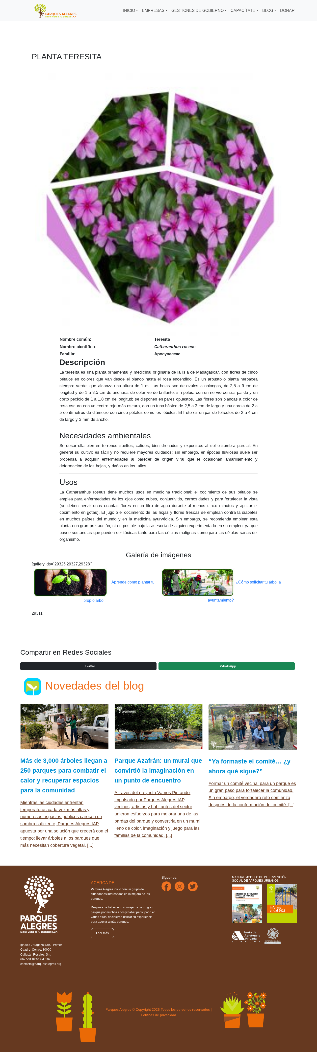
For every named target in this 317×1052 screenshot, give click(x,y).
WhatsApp (228, 666)
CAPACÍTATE (243, 10)
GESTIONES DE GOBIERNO (197, 10)
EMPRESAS (153, 10)
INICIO (129, 10)
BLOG (267, 10)
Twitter (90, 666)
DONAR (287, 10)
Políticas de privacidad (158, 1015)
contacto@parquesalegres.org (40, 964)
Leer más (102, 933)
